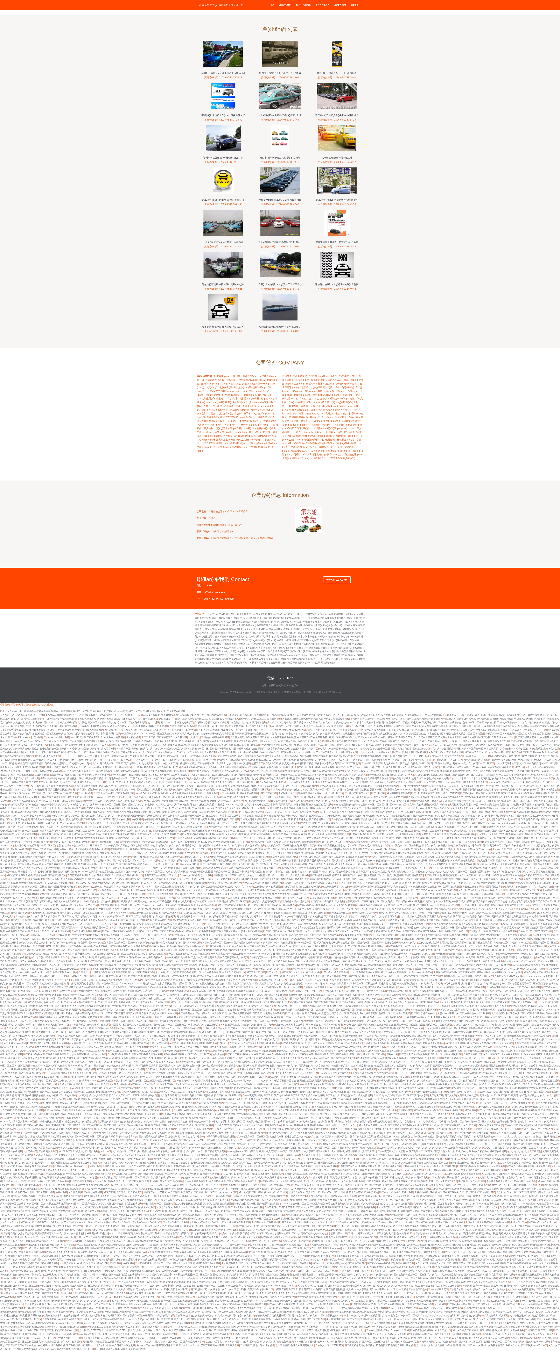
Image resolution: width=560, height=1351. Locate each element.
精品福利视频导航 (493, 886)
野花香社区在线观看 (230, 815)
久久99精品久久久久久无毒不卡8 (83, 804)
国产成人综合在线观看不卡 (234, 726)
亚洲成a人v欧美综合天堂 (289, 924)
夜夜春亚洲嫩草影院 (472, 886)
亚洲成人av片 (366, 823)
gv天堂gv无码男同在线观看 (388, 898)
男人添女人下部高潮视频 (280, 722)
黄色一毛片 (471, 771)
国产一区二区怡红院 (355, 987)
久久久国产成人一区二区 (316, 789)
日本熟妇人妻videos (85, 718)
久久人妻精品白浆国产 (72, 879)
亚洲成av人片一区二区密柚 (113, 786)
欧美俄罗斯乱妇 (250, 745)
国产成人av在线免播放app (44, 819)
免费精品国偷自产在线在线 (88, 827)
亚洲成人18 (540, 815)
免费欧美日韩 (37, 879)
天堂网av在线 (310, 946)
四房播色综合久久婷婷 (280, 916)
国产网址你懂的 (525, 815)
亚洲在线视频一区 (124, 890)
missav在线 (235, 745)
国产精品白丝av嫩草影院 (294, 741)
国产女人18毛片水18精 (475, 741)
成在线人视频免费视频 (257, 856)
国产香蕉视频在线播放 (318, 860)
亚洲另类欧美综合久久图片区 (375, 819)
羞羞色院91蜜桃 (61, 871)
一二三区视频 (506, 774)
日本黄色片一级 (127, 789)
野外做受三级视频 (484, 786)
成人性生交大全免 (454, 756)
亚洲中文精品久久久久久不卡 (105, 815)
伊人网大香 (288, 763)
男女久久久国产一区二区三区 (479, 763)
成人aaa (56, 771)
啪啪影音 (387, 756)
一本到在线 (462, 883)
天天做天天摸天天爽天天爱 (163, 950)
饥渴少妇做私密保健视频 (322, 898)
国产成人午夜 (337, 965)
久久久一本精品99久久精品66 (318, 931)
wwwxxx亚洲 (101, 797)
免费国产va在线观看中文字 (221, 789)
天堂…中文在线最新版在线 (205, 957)
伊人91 (50, 730)
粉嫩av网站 (216, 987)
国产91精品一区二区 (184, 823)
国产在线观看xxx (458, 942)
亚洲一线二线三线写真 (447, 793)
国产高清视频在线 (447, 853)
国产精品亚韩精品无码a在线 (143, 987)
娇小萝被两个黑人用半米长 (101, 748)
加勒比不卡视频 (36, 715)
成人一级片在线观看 (341, 733)
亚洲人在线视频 (208, 752)
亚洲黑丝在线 (307, 845)
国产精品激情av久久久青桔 (493, 856)
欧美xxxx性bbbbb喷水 (536, 774)
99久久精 (240, 856)
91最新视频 (434, 946)
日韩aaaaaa (140, 733)
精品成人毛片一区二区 (349, 845)
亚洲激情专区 (33, 927)
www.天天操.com (173, 924)
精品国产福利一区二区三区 (331, 715)
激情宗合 (267, 871)
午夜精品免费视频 (451, 819)
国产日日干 (238, 733)
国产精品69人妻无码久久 (477, 752)
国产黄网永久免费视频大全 (520, 957)
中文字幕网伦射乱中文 (476, 797)
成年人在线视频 (167, 965)
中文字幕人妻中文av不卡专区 (508, 991)
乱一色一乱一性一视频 (290, 987)
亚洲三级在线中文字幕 (472, 905)
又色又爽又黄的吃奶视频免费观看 (445, 752)
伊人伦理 (75, 856)
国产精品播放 (313, 827)
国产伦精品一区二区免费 (144, 853)
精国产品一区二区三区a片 (267, 730)
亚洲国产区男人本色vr (372, 968)
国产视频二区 (71, 987)
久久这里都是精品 (268, 987)
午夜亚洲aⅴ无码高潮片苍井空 (390, 718)
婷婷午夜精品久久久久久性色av (96, 950)
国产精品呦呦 (131, 763)
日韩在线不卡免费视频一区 (456, 801)
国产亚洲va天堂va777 (17, 741)
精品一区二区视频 (364, 909)
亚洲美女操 (550, 733)
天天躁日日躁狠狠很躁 (390, 879)
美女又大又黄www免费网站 (540, 976)
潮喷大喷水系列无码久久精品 (519, 871)
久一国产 (434, 804)
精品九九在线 (63, 845)
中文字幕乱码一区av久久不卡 (507, 972)
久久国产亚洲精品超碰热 (85, 715)
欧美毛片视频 (311, 924)
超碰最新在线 (289, 890)
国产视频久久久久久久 (293, 972)
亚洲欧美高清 (388, 953)
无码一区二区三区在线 (234, 920)
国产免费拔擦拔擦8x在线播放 (414, 927)
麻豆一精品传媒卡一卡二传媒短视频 (315, 745)
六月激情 (419, 939)
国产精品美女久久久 (290, 752)
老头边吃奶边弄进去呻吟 (322, 767)
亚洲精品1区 (380, 946)
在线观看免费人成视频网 (244, 786)
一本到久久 (88, 774)
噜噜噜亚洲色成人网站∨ (227, 771)
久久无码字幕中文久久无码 (234, 957)
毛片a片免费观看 (33, 946)
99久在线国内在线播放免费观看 (88, 838)
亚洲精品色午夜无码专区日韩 (186, 860)
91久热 (439, 827)
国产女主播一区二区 (339, 912)
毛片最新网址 (408, 860)
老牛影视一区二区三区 (534, 730)
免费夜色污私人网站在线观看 (79, 733)
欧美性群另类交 (52, 767)
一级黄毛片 (425, 745)
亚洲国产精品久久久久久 (474, 819)
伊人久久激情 (321, 856)
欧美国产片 (393, 741)
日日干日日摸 (120, 995)
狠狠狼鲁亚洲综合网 (401, 815)
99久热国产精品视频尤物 (124, 752)
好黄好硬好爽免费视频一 (405, 819)
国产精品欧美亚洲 (352, 815)
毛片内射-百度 (101, 849)
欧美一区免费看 (214, 935)
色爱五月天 (257, 763)
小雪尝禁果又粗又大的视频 (35, 953)
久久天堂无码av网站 (314, 726)
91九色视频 (275, 760)
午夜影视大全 (519, 845)
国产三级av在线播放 (531, 715)
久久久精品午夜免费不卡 (262, 965)
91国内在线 (529, 972)
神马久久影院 (87, 957)
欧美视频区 (490, 827)
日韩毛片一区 (404, 972)
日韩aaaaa (98, 916)
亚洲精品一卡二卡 (486, 838)
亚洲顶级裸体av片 (287, 901)
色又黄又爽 (468, 823)
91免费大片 (358, 980)
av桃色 (518, 875)
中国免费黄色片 (389, 935)
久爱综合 (80, 801)
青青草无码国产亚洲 (474, 909)
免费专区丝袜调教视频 (489, 916)
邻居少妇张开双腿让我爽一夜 (342, 830)
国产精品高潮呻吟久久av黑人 (262, 946)
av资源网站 (310, 786)
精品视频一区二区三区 (225, 875)
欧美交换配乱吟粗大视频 (334, 827)
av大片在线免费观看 (114, 737)
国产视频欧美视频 (511, 916)
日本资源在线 (391, 849)
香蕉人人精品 (466, 924)
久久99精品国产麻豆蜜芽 (140, 782)
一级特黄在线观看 (427, 898)
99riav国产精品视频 (113, 883)
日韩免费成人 (451, 715)
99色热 (472, 718)
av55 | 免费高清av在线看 (374, 741)
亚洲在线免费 (289, 760)
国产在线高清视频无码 (418, 718)
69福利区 (148, 961)
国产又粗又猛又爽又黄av (241, 983)
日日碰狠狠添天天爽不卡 (312, 797)
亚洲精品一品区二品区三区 (307, 991)
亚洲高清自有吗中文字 (376, 808)
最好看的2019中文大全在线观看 (35, 909)
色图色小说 (248, 808)
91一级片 (398, 812)
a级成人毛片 (6, 786)
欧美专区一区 (251, 987)
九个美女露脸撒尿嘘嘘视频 (368, 756)
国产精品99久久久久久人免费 (216, 782)
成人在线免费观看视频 (374, 965)
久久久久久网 (483, 815)
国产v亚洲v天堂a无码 (65, 782)
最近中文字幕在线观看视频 (278, 927)
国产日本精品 (263, 991)
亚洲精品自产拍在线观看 (102, 901)
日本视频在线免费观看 (160, 927)
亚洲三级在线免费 (522, 860)
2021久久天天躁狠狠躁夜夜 (301, 715)
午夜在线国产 (348, 961)
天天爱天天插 (468, 730)
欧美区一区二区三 (143, 935)
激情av (497, 789)
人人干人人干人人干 (455, 961)
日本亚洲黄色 (278, 827)
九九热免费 (158, 905)
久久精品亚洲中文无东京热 (428, 774)
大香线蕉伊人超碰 (17, 886)
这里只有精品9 (62, 931)
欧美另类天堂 (251, 864)
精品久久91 (516, 968)
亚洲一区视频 (85, 793)
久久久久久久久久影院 (216, 912)
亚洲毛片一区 (181, 782)
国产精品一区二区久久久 (185, 983)
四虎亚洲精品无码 (306, 760)
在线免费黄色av (321, 953)
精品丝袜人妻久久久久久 (47, 942)
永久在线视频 (239, 946)
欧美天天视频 (274, 718)
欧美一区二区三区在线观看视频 (56, 827)
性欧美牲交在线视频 (78, 935)
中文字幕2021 (146, 886)
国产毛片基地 (504, 898)
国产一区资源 (440, 953)
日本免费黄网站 (371, 815)
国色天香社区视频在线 (229, 767)
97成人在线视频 (272, 763)
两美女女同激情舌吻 (129, 842)
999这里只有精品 (512, 733)
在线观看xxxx (234, 715)
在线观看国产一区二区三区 (113, 715)
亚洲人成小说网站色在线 (424, 722)
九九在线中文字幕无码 (40, 782)
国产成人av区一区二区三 (413, 741)
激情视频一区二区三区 (446, 991)
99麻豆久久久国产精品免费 (491, 957)
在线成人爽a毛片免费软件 (290, 950)
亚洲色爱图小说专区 (74, 864)
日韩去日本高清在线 (173, 815)
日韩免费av (21, 916)
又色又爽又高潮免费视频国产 (344, 741)
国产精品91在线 (8, 871)
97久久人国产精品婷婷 (342, 789)
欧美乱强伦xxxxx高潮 (80, 763)
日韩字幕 (63, 946)
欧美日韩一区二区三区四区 (374, 804)
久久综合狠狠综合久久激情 (181, 730)
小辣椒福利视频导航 (281, 991)
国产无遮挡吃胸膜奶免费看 (293, 957)
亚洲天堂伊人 (492, 864)
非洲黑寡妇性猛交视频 (68, 912)
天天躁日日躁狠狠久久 (287, 965)
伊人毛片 (385, 815)
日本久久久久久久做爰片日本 (437, 845)
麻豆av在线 (216, 920)
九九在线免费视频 (480, 950)
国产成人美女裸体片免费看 (117, 961)
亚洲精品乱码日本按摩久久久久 (454, 898)
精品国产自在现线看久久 (299, 953)
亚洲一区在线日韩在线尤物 (102, 722)
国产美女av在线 (166, 838)
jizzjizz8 (320, 778)
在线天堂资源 (41, 774)
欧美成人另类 (277, 856)
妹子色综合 (172, 875)
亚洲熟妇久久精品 (515, 830)
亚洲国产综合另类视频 (533, 920)
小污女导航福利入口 (213, 894)
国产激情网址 (191, 812)
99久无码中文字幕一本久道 (34, 815)
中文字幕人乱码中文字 (238, 797)
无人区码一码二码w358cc (13, 715)
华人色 (512, 946)
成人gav (541, 912)
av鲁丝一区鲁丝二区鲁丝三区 (87, 845)
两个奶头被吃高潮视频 (108, 718)
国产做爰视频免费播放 (527, 737)
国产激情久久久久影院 (437, 730)
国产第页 (445, 789)
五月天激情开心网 (457, 912)
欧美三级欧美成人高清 (219, 946)
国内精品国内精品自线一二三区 (401, 827)
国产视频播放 (73, 752)
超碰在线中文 (13, 991)
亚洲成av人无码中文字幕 (211, 965)
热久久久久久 (221, 995)
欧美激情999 (167, 715)
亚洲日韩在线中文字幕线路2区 (280, 905)
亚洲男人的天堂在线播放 (19, 726)
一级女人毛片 (232, 718)
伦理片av (64, 856)
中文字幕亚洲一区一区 (207, 726)
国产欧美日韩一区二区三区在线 (134, 905)
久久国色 (82, 722)
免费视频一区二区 (420, 763)
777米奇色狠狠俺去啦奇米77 (173, 778)
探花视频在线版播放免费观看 (132, 953)
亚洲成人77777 (503, 860)
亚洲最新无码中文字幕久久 (14, 968)
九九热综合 (194, 737)
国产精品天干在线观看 (298, 920)
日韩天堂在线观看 (321, 771)
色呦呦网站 (497, 939)
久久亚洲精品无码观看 (369, 894)
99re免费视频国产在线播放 (84, 741)
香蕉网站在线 (366, 830)
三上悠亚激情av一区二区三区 (416, 868)
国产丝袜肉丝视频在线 (11, 752)
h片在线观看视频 (63, 961)
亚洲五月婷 (455, 823)
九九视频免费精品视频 (188, 898)
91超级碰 (373, 879)
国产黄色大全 (392, 924)
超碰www (458, 763)
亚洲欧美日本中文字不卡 (107, 976)
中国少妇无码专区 (506, 838)
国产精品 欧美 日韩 (299, 935)
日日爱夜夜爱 (543, 856)
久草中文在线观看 (419, 804)
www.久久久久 (229, 845)
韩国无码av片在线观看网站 (22, 812)
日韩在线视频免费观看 (34, 730)
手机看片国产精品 (484, 808)
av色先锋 (207, 860)
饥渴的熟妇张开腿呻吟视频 (333, 748)
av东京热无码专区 (328, 924)
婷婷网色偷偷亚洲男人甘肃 (60, 898)
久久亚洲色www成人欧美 (127, 771)
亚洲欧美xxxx (202, 808)
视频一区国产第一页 (374, 767)
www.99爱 (171, 957)
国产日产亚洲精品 (81, 789)
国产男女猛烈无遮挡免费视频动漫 (496, 771)
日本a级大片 (32, 778)
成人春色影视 (81, 942)
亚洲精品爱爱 (393, 868)
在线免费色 (177, 812)
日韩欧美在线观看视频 (212, 898)
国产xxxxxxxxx (483, 849)
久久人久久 (34, 916)
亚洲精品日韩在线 (302, 916)
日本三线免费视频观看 (492, 715)
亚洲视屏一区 (454, 741)
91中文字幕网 (443, 901)
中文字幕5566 (466, 786)
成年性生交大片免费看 (544, 935)
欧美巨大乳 (67, 905)
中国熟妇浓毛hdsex (232, 909)
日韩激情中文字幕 (66, 726)
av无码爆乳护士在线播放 (139, 957)
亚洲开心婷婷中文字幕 (350, 883)
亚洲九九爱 (16, 718)
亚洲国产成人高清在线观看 (393, 886)
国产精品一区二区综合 (154, 991)
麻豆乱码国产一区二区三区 (57, 890)
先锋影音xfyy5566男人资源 (389, 890)
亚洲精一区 (276, 830)
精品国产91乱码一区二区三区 (402, 965)
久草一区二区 (199, 879)
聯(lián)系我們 (322, 5)
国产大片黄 (154, 898)
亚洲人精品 (539, 801)
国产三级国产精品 (37, 924)
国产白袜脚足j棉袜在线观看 (337, 849)
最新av (40, 898)
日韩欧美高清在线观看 (362, 718)
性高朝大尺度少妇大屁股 (449, 849)
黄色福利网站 (513, 920)
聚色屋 (529, 909)
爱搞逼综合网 (70, 793)
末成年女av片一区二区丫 (44, 760)
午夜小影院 (196, 894)
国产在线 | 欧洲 (433, 894)
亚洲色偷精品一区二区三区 (233, 901)
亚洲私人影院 (182, 838)
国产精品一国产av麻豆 (510, 730)
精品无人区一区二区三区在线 (338, 909)
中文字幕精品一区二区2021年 (344, 946)
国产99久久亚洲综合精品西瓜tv (120, 730)
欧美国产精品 (56, 774)
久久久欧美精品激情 (228, 968)
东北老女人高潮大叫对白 (113, 991)
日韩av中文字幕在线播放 (241, 853)
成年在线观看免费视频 (365, 875)
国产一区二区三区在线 (48, 801)
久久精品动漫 (413, 957)
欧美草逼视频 (540, 748)
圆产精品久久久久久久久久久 (394, 842)
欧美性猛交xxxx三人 (270, 890)
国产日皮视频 (85, 924)
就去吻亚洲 (41, 789)
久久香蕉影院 (406, 849)
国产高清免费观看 (19, 912)
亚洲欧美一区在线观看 (275, 995)
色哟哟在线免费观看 (429, 976)
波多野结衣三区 (404, 737)
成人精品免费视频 (84, 849)
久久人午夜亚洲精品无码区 (447, 748)
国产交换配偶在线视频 (154, 879)
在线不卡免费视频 (450, 815)
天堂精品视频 (466, 745)
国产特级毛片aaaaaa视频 (97, 808)
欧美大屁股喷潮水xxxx (494, 983)
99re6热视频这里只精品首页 (464, 860)
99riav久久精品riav (211, 756)
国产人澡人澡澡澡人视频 (460, 830)
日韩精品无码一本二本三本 (263, 957)
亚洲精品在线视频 (243, 730)
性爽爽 (94, 868)
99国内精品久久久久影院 (26, 939)
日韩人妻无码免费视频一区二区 (115, 980)
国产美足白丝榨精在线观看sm (366, 760)
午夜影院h (508, 875)
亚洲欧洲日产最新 (163, 782)
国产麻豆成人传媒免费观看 (503, 931)
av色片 (512, 815)
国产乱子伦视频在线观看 (350, 812)
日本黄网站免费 (364, 864)
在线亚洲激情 (20, 808)
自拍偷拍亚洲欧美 (101, 968)
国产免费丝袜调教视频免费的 (132, 812)
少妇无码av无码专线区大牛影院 (261, 804)
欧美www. (258, 935)
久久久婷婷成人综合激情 (141, 995)
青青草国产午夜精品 (366, 871)
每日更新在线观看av (412, 726)
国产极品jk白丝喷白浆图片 (474, 793)
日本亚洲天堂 (438, 718)
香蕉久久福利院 (48, 778)
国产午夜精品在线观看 (100, 771)
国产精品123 (100, 778)
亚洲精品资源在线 (18, 976)
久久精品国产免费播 (510, 864)
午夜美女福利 (185, 804)
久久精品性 (63, 741)
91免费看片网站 (204, 980)
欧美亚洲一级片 (193, 741)
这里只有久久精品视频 (245, 741)
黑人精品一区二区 (295, 827)
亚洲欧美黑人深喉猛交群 (338, 774)
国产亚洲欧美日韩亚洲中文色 (131, 901)
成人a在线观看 (503, 965)
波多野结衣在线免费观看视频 (118, 827)
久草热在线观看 (402, 778)
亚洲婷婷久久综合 (322, 782)
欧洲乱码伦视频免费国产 (503, 718)
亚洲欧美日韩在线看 (250, 819)
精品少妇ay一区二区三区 (114, 894)
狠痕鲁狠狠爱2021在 (498, 741)
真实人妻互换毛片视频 (320, 804)
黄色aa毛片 (497, 961)
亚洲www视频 (453, 782)
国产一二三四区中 (399, 804)
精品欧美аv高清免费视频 (205, 745)
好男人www (60, 901)
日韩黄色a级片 (257, 924)
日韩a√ (186, 760)
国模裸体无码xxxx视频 (338, 927)
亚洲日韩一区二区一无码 (436, 823)
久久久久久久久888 (106, 830)
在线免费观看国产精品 (257, 737)
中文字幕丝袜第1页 (541, 886)
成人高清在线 (341, 972)
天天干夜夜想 (64, 980)
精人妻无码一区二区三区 (477, 756)
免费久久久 (159, 957)
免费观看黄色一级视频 (525, 924)
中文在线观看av (173, 856)
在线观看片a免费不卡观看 (192, 801)
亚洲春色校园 (45, 871)
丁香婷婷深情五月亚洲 (284, 871)
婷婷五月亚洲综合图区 (66, 968)
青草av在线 (509, 812)
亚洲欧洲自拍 (236, 995)
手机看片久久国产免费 (247, 890)
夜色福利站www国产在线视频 (533, 726)
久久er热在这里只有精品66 (88, 961)
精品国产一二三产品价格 (115, 879)
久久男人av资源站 (510, 823)
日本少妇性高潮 (53, 860)
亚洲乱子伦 (519, 782)
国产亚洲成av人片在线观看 (314, 965)
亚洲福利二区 (54, 853)
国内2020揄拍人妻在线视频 (58, 883)
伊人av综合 (127, 935)
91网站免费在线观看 (247, 793)
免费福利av (148, 741)
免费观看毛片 (139, 722)
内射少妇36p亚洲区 (399, 808)
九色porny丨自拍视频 (437, 864)
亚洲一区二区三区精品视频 (472, 871)
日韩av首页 (378, 924)
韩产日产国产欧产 (310, 823)
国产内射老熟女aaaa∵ (19, 737)
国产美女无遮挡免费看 (400, 748)
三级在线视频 (362, 789)
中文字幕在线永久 (326, 786)
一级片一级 (127, 733)
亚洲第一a (194, 782)
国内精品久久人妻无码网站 (262, 901)
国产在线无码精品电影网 (213, 886)
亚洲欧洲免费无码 (414, 875)
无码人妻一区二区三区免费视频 (265, 771)
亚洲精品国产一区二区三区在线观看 (476, 853)
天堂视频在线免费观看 (436, 726)
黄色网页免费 (89, 853)
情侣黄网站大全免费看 (322, 901)
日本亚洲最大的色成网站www (108, 756)
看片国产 (45, 842)
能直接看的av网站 (102, 860)
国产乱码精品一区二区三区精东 (201, 815)
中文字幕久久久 (384, 752)
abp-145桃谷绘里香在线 (255, 752)
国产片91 (295, 968)
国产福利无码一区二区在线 (526, 778)
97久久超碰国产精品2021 (367, 838)
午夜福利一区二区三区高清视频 (513, 827)
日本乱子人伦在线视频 (218, 879)
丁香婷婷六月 (124, 965)
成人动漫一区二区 (334, 793)
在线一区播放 (507, 722)
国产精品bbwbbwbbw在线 (254, 760)
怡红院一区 (253, 920)
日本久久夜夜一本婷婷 (368, 722)
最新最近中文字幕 (27, 871)
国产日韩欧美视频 (182, 771)
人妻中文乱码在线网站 (250, 931)
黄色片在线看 (501, 946)
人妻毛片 (373, 842)
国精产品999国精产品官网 (413, 771)
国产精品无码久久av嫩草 (364, 912)
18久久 (480, 875)
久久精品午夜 (214, 916)
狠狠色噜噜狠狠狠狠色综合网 (487, 812)
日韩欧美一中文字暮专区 (316, 987)
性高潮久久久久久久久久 (451, 842)
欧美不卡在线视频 (191, 756)
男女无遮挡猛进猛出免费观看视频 (299, 718)
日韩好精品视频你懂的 (525, 797)
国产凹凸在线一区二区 (544, 901)
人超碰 (329, 726)
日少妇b (293, 767)
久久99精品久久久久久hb (424, 842)
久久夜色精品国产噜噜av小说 (141, 849)
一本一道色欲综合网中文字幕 (281, 838)
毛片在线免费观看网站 (412, 961)
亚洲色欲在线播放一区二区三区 (333, 760)
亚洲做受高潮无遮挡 (361, 898)
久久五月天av (449, 894)
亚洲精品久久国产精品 (429, 920)
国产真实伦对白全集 (217, 883)
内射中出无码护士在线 (420, 950)
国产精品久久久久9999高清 (488, 745)
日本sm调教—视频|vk (205, 905)
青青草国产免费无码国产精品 (60, 920)
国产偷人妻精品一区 (202, 771)
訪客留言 (355, 5)
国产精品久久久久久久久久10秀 (272, 968)
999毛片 (374, 856)
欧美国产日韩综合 (419, 905)
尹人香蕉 (100, 733)
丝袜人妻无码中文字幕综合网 (510, 763)
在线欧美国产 (128, 909)
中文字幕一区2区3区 (146, 718)
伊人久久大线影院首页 (294, 830)
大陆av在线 (497, 752)
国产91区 (519, 767)
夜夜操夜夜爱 (117, 849)
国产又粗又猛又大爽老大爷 (269, 983)
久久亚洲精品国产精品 (104, 953)
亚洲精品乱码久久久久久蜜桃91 (459, 875)
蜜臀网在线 (307, 968)
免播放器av (85, 886)
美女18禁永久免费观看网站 (89, 730)
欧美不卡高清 (135, 715)
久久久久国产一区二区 (479, 912)
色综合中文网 (411, 976)
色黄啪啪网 (290, 745)
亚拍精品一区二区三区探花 (269, 853)
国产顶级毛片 (215, 827)
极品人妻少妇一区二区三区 (230, 830)
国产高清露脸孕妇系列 (187, 715)
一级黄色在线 (211, 793)
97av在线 (456, 789)
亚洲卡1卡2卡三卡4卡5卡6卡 (464, 778)
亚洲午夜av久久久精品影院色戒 (409, 733)
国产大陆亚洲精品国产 (423, 793)
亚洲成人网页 (13, 819)
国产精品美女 (233, 722)
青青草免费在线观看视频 (500, 767)
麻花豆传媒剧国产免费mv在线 (209, 722)
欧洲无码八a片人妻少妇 (187, 733)
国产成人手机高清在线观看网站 (27, 920)
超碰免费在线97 (331, 935)
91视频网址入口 (536, 849)
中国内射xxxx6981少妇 (84, 890)
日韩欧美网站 (13, 842)
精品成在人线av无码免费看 (162, 946)
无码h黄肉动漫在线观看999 (326, 894)
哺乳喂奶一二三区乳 (262, 797)
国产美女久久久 (163, 741)
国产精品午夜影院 (30, 842)
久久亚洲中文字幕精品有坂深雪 (24, 864)
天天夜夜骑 (369, 860)
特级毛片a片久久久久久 (187, 886)
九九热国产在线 (382, 909)
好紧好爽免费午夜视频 (257, 830)
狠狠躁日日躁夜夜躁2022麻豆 (143, 774)
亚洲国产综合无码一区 (136, 797)
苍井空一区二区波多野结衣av (15, 793)
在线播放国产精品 (304, 763)
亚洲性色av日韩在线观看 (267, 886)
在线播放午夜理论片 (224, 980)
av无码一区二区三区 (354, 890)
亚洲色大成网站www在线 (213, 715)
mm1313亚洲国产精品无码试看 (86, 737)
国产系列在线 (113, 733)
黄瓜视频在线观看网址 (56, 763)
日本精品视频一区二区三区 (528, 950)
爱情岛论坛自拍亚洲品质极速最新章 (374, 778)
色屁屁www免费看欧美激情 (403, 983)
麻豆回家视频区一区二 (361, 726)
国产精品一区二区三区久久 (440, 838)
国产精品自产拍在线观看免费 (312, 905)
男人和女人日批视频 (254, 838)
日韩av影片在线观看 (49, 957)
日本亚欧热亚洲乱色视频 (412, 786)
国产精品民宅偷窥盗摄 (418, 797)
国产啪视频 (201, 853)
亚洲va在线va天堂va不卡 (508, 808)
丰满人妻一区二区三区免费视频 (22, 827)
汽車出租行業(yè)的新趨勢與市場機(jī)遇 (337, 200)
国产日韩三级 (26, 901)
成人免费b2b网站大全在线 (245, 879)
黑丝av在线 (418, 972)
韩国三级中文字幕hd (482, 801)
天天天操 (132, 726)
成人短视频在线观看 (422, 909)
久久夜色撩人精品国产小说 (376, 931)
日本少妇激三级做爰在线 (111, 868)
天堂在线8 (211, 767)
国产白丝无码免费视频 (190, 950)
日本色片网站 (418, 808)
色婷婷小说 (315, 935)
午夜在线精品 (67, 849)
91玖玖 (64, 957)
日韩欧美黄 (83, 726)
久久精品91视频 (329, 823)
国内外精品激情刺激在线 (257, 801)
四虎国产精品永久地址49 (367, 953)
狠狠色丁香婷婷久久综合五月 (398, 760)
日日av (349, 715)
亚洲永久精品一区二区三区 (139, 883)
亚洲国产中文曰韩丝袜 (217, 924)
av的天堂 (67, 860)
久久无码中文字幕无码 (425, 737)
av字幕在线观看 (541, 793)
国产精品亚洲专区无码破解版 (63, 886)
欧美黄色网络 (237, 737)
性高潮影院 (432, 786)
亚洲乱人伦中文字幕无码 (240, 886)
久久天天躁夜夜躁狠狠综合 (319, 950)
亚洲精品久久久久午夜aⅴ (400, 774)
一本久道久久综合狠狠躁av (529, 722)
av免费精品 (499, 920)
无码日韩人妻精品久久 (415, 812)
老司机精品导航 (442, 909)
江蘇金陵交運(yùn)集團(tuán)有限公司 (221, 5)
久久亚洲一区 (380, 748)
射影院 (190, 726)
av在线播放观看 (291, 771)
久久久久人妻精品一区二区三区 (194, 718)
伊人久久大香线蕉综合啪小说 (339, 871)
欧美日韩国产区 (154, 871)
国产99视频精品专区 (44, 991)
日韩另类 (65, 838)
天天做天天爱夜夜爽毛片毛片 (542, 939)
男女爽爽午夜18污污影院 (371, 920)
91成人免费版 (217, 953)
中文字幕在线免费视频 (374, 730)
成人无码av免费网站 (113, 920)
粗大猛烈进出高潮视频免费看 (52, 894)
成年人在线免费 (227, 793)
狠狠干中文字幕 (323, 763)
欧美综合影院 (53, 838)
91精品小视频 (106, 741)
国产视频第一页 (230, 916)
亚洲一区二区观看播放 (29, 980)
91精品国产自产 (180, 894)
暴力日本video (388, 972)
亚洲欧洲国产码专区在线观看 (80, 909)
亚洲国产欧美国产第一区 (245, 782)
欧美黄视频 (488, 842)
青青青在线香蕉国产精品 (404, 931)
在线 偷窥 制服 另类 (196, 883)
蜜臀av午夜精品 (118, 726)
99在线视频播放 (446, 883)
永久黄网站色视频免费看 (482, 883)
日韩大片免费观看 (245, 991)
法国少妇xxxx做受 (275, 875)
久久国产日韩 (381, 830)
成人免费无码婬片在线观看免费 (447, 797)
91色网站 (305, 771)
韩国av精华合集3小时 (493, 894)
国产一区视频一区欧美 (381, 834)
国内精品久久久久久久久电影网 (138, 804)
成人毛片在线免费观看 (309, 838)
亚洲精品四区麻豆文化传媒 (152, 726)
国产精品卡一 (420, 815)
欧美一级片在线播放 (448, 722)
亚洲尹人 (451, 718)
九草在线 (332, 883)
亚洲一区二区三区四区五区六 (76, 756)
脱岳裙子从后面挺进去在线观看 (398, 801)
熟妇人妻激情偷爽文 (69, 819)
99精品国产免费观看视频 (30, 763)
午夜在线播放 (282, 894)
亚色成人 (547, 860)
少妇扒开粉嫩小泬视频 (238, 763)
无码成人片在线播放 (228, 760)
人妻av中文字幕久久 (23, 789)
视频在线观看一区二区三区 (469, 879)
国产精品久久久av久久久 (47, 756)
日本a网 (223, 745)
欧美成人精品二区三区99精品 (467, 733)
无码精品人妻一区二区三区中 (47, 793)
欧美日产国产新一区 (472, 748)
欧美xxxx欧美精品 (290, 834)
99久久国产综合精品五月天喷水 (204, 909)
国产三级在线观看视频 (249, 756)
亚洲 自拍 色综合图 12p (527, 819)
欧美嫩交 (56, 842)
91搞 (325, 741)
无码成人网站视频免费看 (294, 849)
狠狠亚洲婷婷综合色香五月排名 (63, 950)
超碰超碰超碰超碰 (90, 856)
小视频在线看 (539, 946)
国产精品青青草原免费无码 (536, 808)
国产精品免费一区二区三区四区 (525, 890)
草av (310, 912)
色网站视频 (523, 760)
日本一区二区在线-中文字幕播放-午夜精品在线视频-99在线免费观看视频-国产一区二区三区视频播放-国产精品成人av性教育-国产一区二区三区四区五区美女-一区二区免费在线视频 (92, 711)
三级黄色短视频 (433, 939)
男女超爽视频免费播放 (252, 898)
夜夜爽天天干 (362, 856)
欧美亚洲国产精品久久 (275, 931)
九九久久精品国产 (147, 752)
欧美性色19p (254, 894)
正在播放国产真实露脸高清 (439, 935)
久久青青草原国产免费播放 (174, 968)
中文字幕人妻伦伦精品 (360, 748)
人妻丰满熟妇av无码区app (212, 812)
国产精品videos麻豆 (304, 722)
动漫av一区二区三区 (193, 924)
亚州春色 (437, 875)
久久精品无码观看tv (533, 875)
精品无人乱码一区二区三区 (370, 961)
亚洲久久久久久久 (422, 953)
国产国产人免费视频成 (235, 927)
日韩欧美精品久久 (217, 853)
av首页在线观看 (151, 715)
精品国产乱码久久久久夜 (367, 715)
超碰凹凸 (273, 752)
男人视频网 (23, 860)
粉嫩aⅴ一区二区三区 (408, 987)
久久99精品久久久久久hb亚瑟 (314, 733)
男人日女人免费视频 (23, 733)
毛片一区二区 (124, 722)
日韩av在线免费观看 (145, 890)
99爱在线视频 (315, 849)
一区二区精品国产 (82, 860)
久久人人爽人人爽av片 (297, 875)
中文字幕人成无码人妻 (516, 961)
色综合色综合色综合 (429, 965)
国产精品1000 (56, 815)
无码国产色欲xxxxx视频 (221, 856)
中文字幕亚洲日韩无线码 (50, 834)
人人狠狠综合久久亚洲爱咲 (22, 797)
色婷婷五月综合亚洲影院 (167, 830)
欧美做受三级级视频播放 (158, 894)
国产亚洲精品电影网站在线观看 (474, 972)
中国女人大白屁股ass (381, 853)
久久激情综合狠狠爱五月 (13, 868)
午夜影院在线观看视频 (156, 819)
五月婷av (135, 801)
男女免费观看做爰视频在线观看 (381, 939)
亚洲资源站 (447, 965)
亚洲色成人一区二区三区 (478, 968)
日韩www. (34, 976)
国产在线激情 (132, 756)
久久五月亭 (501, 890)
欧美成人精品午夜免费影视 (380, 745)
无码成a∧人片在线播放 (372, 827)
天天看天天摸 (439, 834)
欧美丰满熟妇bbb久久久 (105, 842)
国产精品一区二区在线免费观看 (353, 786)
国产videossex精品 (92, 767)
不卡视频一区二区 (287, 774)
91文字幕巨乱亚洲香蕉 (398, 793)
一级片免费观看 (300, 815)
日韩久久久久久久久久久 (474, 782)
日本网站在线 (349, 894)
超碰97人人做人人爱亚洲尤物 (337, 838)
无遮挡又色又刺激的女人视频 (509, 976)
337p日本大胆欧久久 (14, 778)
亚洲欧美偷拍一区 (49, 748)
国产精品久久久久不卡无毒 (238, 935)
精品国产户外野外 (270, 849)
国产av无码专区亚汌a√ (271, 745)
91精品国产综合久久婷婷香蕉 (29, 838)
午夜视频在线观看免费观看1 (52, 797)
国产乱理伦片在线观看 (148, 789)
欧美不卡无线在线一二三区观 (510, 786)
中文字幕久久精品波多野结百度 (309, 927)
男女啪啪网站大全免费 (88, 991)
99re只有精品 (126, 912)
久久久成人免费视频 (25, 834)
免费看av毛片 (436, 756)
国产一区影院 (475, 946)
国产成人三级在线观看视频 (78, 812)
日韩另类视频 (295, 931)
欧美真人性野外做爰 (103, 793)
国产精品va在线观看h (429, 789)
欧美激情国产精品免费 (520, 901)
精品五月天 (430, 853)
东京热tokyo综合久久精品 (73, 748)
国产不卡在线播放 (209, 864)
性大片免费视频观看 (465, 838)
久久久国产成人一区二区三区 (107, 763)
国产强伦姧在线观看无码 (126, 834)
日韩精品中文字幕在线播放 (345, 819)
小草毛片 (238, 838)
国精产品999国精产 (470, 715)
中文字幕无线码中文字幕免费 (312, 737)
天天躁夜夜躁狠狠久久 (483, 898)
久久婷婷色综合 (146, 942)
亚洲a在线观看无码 (439, 860)
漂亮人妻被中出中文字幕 (285, 733)
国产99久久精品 (431, 767)
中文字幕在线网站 (351, 976)
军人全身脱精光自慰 (159, 812)
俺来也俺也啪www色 (533, 752)
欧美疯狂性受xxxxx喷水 (65, 972)
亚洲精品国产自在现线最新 (120, 939)
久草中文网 (268, 894)
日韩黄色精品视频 (122, 931)
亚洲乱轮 (454, 730)
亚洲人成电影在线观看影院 (255, 823)
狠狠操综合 (46, 939)
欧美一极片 (292, 797)
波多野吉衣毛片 (139, 760)
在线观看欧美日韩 (175, 939)
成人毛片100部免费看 (392, 715)
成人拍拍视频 (179, 920)
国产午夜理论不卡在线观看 (212, 763)
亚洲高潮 (383, 983)
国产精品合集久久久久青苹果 (218, 741)
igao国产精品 (523, 842)
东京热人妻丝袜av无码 (356, 771)
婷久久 (33, 957)
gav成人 (339, 890)
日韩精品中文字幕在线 (318, 868)
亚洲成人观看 (164, 890)
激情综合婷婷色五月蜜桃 (128, 741)
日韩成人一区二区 (282, 812)
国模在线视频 (483, 939)
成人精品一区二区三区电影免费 (282, 845)
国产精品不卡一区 (492, 733)
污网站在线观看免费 (33, 718)
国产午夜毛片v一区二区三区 (95, 819)
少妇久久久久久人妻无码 (105, 789)
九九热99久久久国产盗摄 (397, 763)
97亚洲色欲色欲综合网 (231, 778)
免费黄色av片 (255, 927)
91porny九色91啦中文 (161, 823)
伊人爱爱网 (419, 838)
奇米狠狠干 (66, 942)
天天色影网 (337, 771)
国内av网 (479, 864)
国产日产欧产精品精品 (274, 715)
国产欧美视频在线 (145, 972)
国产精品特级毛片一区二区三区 (542, 782)
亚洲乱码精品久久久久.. (299, 782)
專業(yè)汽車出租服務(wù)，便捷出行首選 (223, 115)
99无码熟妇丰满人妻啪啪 (203, 838)
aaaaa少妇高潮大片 (314, 995)
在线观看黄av (412, 715)
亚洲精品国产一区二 (99, 927)
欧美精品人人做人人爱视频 (185, 868)
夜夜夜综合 (519, 909)
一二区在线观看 (478, 767)
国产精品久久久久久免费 (117, 801)
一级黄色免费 (332, 808)
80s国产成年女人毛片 (170, 912)
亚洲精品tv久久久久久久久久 (188, 927)
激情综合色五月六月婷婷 (501, 819)
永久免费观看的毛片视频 (283, 737)
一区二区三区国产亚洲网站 (133, 898)
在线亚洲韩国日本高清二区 (304, 748)
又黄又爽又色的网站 (221, 849)
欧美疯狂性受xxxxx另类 (487, 823)
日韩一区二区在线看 (371, 763)
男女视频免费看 (73, 774)
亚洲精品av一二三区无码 (43, 741)
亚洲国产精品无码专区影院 (152, 730)
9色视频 (25, 819)
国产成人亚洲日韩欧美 (339, 980)
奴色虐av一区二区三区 (472, 722)
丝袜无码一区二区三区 (57, 823)
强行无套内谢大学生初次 (80, 797)
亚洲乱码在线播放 (441, 868)
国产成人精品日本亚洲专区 (382, 987)
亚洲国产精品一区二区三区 (523, 868)
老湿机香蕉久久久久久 (500, 797)
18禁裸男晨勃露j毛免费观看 (198, 931)
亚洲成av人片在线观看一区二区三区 (125, 838)
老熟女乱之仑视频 (254, 778)
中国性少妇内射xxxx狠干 (452, 968)
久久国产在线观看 (348, 823)
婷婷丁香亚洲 (301, 804)
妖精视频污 (296, 789)
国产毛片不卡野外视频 (221, 748)
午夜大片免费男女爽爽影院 (477, 737)
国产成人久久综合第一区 (41, 931)
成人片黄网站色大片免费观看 (187, 793)
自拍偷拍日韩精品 (495, 987)
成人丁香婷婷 (299, 868)
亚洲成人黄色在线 (360, 927)
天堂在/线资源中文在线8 (341, 856)
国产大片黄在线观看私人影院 (347, 860)
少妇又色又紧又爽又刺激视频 (279, 778)
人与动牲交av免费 (65, 991)
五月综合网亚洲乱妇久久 (224, 774)
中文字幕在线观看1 (201, 774)
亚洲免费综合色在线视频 (71, 760)
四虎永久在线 (394, 730)
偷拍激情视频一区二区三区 (77, 995)
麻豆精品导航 (300, 864)
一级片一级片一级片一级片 (364, 886)
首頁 (272, 5)
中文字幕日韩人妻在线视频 (75, 868)
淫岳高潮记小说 (94, 864)
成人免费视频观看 (401, 909)
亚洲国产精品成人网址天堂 (479, 976)
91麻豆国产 (346, 875)
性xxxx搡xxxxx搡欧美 (480, 804)
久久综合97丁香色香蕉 (160, 901)
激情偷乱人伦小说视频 (297, 976)
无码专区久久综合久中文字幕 (100, 760)
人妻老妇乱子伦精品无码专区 (216, 733)
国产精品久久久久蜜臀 (197, 939)
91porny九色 (128, 718)
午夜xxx (14, 815)
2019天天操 (82, 927)
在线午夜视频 (242, 842)
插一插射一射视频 (316, 830)
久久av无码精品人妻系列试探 (169, 883)
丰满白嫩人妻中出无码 (344, 957)
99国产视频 (259, 845)
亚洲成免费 (163, 756)
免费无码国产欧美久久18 (456, 774)
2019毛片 (37, 737)
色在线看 (487, 946)
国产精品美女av (83, 916)
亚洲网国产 (233, 812)
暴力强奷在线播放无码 (231, 864)
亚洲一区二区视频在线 (146, 912)
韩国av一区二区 (378, 789)
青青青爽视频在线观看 (79, 875)
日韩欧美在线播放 (279, 789)
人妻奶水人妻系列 (453, 856)
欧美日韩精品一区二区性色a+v (190, 789)
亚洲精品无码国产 (239, 924)
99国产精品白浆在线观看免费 (333, 718)
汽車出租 (260, 692)
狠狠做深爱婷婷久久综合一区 (463, 953)
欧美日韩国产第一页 (281, 801)
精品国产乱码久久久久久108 (321, 730)
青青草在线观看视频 (348, 968)
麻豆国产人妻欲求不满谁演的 (30, 950)
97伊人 (244, 771)
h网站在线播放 (85, 778)
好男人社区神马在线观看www (389, 864)
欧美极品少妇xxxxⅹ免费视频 (105, 935)
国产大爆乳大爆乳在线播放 (227, 961)
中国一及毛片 (388, 737)
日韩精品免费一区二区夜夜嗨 (121, 942)
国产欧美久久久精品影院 (89, 920)
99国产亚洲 (532, 786)
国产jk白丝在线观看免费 (148, 909)
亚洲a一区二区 (381, 823)
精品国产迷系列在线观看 (430, 931)
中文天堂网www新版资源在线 (322, 939)
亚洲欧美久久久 (357, 745)
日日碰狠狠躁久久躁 (142, 748)
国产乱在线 (257, 905)
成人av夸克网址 (448, 987)
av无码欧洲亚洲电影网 (455, 983)
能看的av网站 (317, 808)
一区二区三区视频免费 (180, 953)
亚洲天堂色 (279, 953)
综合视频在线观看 (306, 890)
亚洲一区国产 (392, 961)
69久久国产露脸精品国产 (136, 823)
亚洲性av (241, 953)
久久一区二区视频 (37, 886)
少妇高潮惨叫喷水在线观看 (314, 756)
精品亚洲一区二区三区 (357, 901)
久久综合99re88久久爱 (44, 726)
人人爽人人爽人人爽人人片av (441, 871)
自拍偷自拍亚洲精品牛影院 (471, 987)
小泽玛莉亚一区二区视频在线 (362, 983)
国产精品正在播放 (423, 760)
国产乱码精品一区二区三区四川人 (410, 756)
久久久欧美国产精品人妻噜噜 (325, 976)
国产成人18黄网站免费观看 (370, 868)
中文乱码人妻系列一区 (233, 972)
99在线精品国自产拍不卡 (346, 804)
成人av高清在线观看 (532, 733)
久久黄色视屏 (321, 912)
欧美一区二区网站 (542, 745)
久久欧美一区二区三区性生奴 (353, 853)
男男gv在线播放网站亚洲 (535, 916)
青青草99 (374, 901)
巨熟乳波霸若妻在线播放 (154, 842)
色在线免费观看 (330, 886)
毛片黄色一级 (244, 905)
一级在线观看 (199, 901)
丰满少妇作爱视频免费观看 (221, 991)
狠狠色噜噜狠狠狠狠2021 (290, 879)
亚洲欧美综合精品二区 (480, 991)
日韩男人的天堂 (499, 815)
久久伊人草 (223, 752)
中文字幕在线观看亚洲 (349, 730)
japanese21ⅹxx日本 (314, 983)
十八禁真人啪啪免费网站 (58, 715)
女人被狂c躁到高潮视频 (254, 722)
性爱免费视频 (66, 786)
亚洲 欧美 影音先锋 (441, 957)
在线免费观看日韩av (16, 931)
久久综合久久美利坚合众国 (518, 745)
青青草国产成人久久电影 (541, 961)
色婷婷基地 (61, 935)
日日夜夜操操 (188, 980)
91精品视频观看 (290, 756)
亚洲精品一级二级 (191, 845)
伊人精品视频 (133, 737)
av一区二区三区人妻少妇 (161, 733)
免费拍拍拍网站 (167, 916)
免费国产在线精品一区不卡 (169, 961)
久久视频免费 (524, 946)
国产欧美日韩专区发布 (467, 927)
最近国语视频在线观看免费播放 (16, 756)
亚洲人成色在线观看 (521, 793)
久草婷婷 (258, 912)
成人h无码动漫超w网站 (159, 793)
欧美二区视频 (491, 879)
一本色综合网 (119, 774)
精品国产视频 (77, 823)
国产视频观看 (71, 745)
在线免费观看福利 (523, 834)
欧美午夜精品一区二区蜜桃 (454, 767)
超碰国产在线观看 (211, 845)
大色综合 (499, 842)
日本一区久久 (315, 741)
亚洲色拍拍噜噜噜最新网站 (215, 737)
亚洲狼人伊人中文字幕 (464, 957)
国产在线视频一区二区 (168, 767)
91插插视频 (218, 718)
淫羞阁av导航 (332, 778)
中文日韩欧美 (55, 745)
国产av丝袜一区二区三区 (263, 950)
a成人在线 (553, 748)
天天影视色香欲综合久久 (351, 939)
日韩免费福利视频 (305, 778)
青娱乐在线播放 (201, 953)
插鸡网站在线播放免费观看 (212, 819)
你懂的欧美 (531, 830)
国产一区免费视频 (376, 774)
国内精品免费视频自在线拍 (295, 886)
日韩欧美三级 (300, 912)
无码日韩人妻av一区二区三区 (165, 808)
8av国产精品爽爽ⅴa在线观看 (174, 774)
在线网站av (469, 849)
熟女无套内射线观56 (486, 730)
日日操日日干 (498, 950)
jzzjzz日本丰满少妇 (10, 771)
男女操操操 (68, 965)
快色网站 (146, 801)
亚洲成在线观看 (494, 875)
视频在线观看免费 (20, 760)
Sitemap (336, 692)
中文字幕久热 (230, 756)
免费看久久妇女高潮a (51, 987)
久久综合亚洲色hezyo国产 (387, 726)
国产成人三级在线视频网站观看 (283, 961)
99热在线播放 (346, 924)
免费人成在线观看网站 (179, 745)
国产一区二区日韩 (414, 894)
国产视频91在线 (513, 752)
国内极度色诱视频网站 (11, 946)
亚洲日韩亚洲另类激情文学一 (23, 987)
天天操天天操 (68, 927)
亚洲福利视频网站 (71, 853)
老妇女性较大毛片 (71, 767)
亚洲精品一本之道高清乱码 (117, 767)
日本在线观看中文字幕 (495, 748)
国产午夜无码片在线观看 (446, 950)
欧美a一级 (410, 883)
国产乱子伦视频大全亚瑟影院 (249, 748)
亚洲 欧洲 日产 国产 (427, 883)
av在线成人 (537, 842)
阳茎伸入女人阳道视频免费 (389, 782)
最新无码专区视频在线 (500, 782)
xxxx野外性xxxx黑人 (41, 972)
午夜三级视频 (53, 879)
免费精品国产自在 (148, 916)
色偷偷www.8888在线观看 (84, 871)
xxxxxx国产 (537, 827)
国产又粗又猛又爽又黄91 (428, 801)
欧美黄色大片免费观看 (449, 737)
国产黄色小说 (270, 774)
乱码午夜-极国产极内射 (294, 860)
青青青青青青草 (546, 797)
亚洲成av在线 (205, 842)
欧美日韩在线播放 (157, 745)
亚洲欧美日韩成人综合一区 (467, 845)
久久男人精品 (308, 961)
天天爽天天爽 (21, 786)
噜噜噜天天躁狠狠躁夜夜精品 (457, 920)
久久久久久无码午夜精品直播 (540, 767)
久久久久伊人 (123, 760)
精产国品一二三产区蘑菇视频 (405, 845)
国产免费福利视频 (176, 726)
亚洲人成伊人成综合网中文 (198, 961)
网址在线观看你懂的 (52, 864)
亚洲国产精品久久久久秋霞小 (254, 827)
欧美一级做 (178, 741)
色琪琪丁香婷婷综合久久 (411, 935)
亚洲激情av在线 (381, 845)
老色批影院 (188, 808)
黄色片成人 (248, 883)
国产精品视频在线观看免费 (98, 834)
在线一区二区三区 (111, 804)
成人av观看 (153, 722)
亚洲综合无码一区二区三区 (91, 782)
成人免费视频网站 (366, 957)
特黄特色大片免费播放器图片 (21, 894)
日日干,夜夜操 (378, 927)
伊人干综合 (458, 868)
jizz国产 (145, 808)
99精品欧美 (492, 774)
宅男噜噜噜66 (295, 995)
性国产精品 (386, 856)
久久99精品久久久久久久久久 (225, 808)
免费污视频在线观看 (32, 767)
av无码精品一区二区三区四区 (286, 726)
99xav (277, 741)
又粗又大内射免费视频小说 (531, 718)
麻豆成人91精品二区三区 (255, 976)
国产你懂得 (193, 752)
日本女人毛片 (266, 741)
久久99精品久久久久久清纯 (370, 916)
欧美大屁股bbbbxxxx (532, 823)
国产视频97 (354, 801)
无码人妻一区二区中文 (76, 815)
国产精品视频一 (148, 756)
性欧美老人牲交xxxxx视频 (251, 875)
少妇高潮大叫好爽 (167, 718)
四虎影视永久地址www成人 (62, 924)
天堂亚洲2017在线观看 (501, 834)
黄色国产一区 (341, 726)
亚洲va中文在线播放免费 (56, 737)
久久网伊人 (117, 875)
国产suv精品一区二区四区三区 (144, 786)
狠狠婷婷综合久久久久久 (52, 804)
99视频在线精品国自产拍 (318, 879)
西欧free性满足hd (463, 935)
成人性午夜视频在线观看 (92, 987)
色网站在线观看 (353, 965)
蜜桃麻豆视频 (165, 983)
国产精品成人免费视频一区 (414, 924)
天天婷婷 (259, 808)
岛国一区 (8, 838)
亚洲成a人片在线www (251, 812)
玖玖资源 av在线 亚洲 (503, 737)
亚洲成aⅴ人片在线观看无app (384, 771)
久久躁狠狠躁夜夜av (92, 912)
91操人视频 (167, 789)
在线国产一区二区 (498, 868)
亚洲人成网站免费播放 (433, 782)
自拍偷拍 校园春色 (448, 980)
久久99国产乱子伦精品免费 (60, 718)
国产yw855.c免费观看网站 (384, 786)
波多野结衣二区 (361, 849)
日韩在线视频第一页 (190, 972)
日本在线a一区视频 (189, 875)
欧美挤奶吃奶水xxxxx (345, 722)
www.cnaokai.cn (337, 580)
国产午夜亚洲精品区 (486, 901)
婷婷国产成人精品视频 (340, 756)
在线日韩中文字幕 (252, 715)
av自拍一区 (538, 804)
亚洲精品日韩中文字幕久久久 (174, 976)
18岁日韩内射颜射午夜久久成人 (320, 853)
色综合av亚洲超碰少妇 (423, 778)
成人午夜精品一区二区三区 (172, 752)
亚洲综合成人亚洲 (182, 901)
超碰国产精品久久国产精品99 (489, 830)
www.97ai (140, 793)
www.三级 (213, 901)
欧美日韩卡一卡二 (182, 935)
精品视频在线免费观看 (95, 946)
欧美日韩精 (429, 901)
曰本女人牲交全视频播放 (390, 875)
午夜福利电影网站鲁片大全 (254, 916)
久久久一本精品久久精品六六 (169, 748)
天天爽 (427, 875)
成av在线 (527, 864)
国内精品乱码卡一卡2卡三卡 (191, 916)
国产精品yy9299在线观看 (409, 901)
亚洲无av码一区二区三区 (543, 760)
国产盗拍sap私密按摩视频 (145, 968)
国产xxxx (107, 931)
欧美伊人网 (302, 808)
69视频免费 (483, 718)
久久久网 (165, 860)
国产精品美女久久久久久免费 (265, 842)
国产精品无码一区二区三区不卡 (78, 830)
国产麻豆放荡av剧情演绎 (311, 774)
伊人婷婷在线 (468, 815)
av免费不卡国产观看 (199, 871)
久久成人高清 (68, 801)
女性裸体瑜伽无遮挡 (277, 767)
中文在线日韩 (111, 912)
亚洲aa (376, 935)
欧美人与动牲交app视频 (401, 912)
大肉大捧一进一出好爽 (510, 879)
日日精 (211, 830)
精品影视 (115, 745)
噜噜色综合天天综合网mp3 (390, 957)
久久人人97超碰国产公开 (358, 950)
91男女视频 (181, 909)
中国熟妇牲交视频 (302, 909)
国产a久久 (462, 718)
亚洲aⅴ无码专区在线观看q (503, 760)
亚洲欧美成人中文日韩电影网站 (325, 815)
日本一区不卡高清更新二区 (69, 808)
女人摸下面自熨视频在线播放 (181, 763)
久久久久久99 (359, 774)
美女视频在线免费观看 (440, 771)
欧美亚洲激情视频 (359, 834)
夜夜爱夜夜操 (225, 838)
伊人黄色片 (115, 823)
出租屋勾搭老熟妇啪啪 (445, 972)
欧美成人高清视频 (67, 778)
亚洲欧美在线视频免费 (144, 767)
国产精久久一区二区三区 (253, 718)
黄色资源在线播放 (532, 879)
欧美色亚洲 (84, 972)
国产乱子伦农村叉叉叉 (351, 808)
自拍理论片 (482, 834)
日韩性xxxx (500, 801)
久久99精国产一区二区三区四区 (121, 916)
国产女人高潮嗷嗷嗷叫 (431, 715)
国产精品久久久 (268, 879)
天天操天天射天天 (458, 804)
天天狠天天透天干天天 (407, 745)
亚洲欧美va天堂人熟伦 (312, 834)
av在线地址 (442, 778)
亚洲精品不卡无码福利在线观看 (177, 786)
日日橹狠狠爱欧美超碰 (169, 853)
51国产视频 (233, 819)
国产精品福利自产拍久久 (265, 909)
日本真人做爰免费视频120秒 (86, 931)
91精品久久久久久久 (259, 726)
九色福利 (543, 830)
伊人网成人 (147, 830)
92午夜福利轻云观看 (397, 980)
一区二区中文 (162, 995)
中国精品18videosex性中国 (401, 789)
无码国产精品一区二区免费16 (219, 890)
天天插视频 (73, 901)
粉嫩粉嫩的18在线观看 (388, 860)
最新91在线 (227, 730)
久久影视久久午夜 (50, 927)
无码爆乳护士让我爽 (300, 894)
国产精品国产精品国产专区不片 (253, 789)
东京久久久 (290, 883)
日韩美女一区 (123, 748)
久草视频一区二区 (134, 875)
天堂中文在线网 (516, 980)
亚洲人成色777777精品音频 (87, 883)
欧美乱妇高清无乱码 (499, 793)
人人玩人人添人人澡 (166, 804)
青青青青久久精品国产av (310, 871)
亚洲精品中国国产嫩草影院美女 (500, 726)
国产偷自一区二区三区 (26, 830)
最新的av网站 (348, 778)
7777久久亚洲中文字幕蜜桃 (43, 786)
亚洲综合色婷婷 (412, 782)
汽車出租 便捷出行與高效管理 (336, 157)
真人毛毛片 (299, 801)
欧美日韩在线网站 (417, 752)
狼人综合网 (20, 845)
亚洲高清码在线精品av (20, 856)
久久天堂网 (237, 801)
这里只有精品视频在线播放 (524, 741)
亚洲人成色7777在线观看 (444, 890)
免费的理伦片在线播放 (17, 957)
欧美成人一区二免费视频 (22, 801)
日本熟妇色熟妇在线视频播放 (521, 756)
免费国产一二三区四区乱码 (346, 763)
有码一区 (303, 767)
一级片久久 (434, 815)
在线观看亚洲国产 (437, 741)
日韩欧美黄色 (245, 845)
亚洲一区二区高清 (482, 920)
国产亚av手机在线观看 (304, 812)
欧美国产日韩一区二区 (426, 968)
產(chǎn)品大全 (303, 5)
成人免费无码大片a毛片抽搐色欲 (27, 823)
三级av (136, 980)
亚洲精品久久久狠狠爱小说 (126, 808)
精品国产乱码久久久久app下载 (342, 797)
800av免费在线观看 (336, 983)
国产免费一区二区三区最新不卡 (429, 830)
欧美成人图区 (492, 722)
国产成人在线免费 (158, 953)
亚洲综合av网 (337, 953)
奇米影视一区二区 (287, 793)
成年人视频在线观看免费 (413, 916)
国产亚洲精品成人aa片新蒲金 (339, 916)
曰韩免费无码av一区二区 (540, 763)
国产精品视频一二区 (319, 819)
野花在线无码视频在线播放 (44, 849)
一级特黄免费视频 (437, 912)
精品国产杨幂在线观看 (254, 767)
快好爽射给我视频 (139, 950)
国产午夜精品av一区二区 (167, 827)
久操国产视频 (452, 905)
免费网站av (536, 894)
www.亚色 (175, 756)
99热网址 (519, 774)
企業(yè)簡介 (285, 5)
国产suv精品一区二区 (304, 942)
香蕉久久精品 (231, 827)
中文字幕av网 (410, 898)
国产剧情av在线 (83, 898)
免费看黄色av (313, 801)
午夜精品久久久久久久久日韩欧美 (212, 786)
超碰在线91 (367, 782)
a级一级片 (315, 886)
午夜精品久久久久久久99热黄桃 (165, 760)
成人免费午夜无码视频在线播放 (29, 853)
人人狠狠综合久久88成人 (272, 782)
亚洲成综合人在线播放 (151, 856)
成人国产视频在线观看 (480, 942)
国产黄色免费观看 (125, 793)
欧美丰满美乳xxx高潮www (114, 856)
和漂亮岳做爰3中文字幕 (41, 968)
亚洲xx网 (425, 957)
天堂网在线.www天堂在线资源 (242, 868)
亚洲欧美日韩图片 (140, 845)
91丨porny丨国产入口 (439, 812)
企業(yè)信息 (340, 5)
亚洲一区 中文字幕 (116, 782)
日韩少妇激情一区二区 (197, 748)
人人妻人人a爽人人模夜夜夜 (27, 722)
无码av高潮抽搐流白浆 (208, 823)
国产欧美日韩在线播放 (171, 931)
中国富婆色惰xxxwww (452, 976)
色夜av (247, 909)
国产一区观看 (378, 793)
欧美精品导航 (318, 920)
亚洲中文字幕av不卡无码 (334, 801)
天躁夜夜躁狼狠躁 (64, 730)
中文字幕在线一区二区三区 (183, 819)
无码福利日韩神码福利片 (529, 812)
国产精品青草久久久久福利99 (172, 737)
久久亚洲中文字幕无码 (24, 898)
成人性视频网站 (105, 890)
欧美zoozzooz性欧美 (369, 737)
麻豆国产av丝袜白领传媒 (525, 898)
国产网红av (341, 745)
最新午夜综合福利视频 (86, 786)
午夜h (549, 920)
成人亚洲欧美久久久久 (397, 767)
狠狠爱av (497, 912)
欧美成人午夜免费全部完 (517, 886)
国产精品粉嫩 (513, 715)
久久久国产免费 (136, 894)
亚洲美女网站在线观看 (17, 849)
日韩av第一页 (525, 931)
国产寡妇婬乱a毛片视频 (475, 760)
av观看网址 (280, 797)
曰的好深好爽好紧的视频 (195, 834)
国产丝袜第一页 (460, 931)
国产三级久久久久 (422, 748)
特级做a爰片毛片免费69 (49, 812)
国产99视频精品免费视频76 (324, 875)
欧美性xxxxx (158, 763)
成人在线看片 (478, 774)
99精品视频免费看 (357, 842)
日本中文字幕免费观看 (461, 864)
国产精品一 (455, 726)
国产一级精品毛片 (122, 860)
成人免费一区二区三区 (400, 830)
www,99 (143, 927)
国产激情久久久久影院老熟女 (36, 771)
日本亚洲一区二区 (371, 801)
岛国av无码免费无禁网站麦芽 (148, 924)
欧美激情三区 (174, 834)
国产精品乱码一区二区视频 (396, 722)
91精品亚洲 (508, 789)
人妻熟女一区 (37, 860)
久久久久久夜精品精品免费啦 (77, 842)
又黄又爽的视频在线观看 (454, 946)
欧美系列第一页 (39, 745)
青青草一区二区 (94, 801)
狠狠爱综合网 (498, 756)
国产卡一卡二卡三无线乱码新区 (60, 722)
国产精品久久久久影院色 (348, 931)
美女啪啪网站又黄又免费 (43, 912)
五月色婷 (503, 901)
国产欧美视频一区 (397, 946)
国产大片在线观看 (121, 819)
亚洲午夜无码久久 (271, 756)
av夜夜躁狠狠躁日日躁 (438, 733)
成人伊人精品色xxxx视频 (75, 771)
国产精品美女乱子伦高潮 (247, 942)
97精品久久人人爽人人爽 (153, 834)
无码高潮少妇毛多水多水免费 (156, 771)
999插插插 (416, 767)
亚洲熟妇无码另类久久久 (357, 793)
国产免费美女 (388, 901)
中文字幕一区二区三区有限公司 (318, 752)
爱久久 (226, 987)
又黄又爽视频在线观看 (293, 730)
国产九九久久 (11, 909)
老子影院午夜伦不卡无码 (204, 760)
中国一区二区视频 (326, 812)
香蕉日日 (419, 730)
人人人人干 (150, 838)
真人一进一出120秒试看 (445, 745)
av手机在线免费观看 (252, 815)
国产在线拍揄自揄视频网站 (461, 834)
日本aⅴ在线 (551, 752)
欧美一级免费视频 (362, 733)
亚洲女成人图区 (366, 752)
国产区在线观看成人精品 (52, 752)
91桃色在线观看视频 (326, 845)
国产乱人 (383, 912)
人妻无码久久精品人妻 (187, 797)
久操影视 (510, 842)
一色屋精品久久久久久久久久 (166, 845)
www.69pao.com (130, 983)
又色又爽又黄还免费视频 (52, 983)
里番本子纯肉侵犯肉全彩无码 (478, 789)
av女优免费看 (133, 868)
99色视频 (318, 916)
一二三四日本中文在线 (104, 924)
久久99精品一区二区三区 (396, 905)
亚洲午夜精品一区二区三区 (333, 842)
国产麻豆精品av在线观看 (158, 920)
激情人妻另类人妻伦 (472, 726)
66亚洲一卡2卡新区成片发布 (312, 883)
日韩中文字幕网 (495, 871)
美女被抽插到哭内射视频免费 (397, 838)
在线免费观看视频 (213, 927)
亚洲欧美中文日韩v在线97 (278, 912)
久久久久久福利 (324, 722)
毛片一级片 (421, 912)
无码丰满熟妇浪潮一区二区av (94, 745)
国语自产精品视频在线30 (258, 733)
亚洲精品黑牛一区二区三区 (448, 760)
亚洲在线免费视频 (99, 726)
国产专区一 (231, 965)
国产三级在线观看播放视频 (96, 752)
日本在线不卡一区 (429, 987)
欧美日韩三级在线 (143, 827)
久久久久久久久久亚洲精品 (182, 842)
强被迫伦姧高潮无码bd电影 (242, 939)
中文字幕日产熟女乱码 (277, 748)
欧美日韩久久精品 (253, 995)
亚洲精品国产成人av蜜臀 (505, 804)
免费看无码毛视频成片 (218, 801)
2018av (531, 845)
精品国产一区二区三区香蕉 (54, 976)
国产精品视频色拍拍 (119, 946)
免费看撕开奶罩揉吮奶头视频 (285, 823)
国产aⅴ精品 (188, 853)
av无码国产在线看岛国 (104, 965)
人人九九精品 (232, 898)
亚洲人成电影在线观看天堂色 (433, 942)
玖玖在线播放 (177, 849)
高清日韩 (465, 950)
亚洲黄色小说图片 (86, 983)
